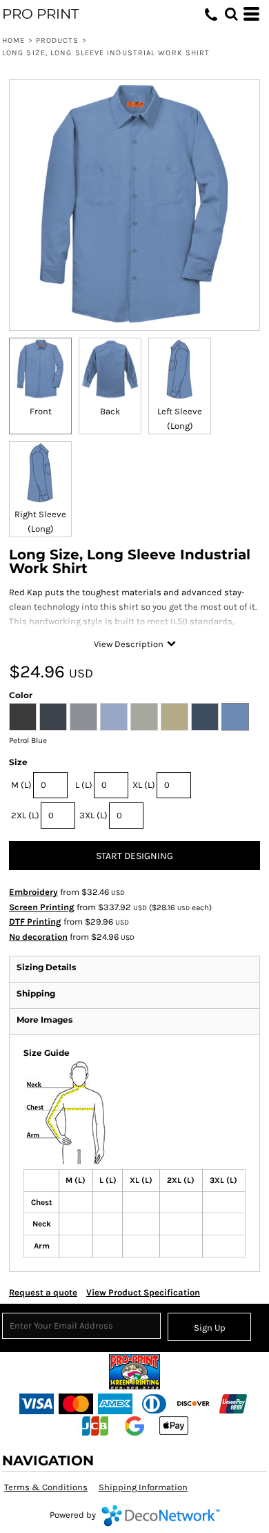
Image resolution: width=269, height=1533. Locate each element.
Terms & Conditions (46, 1487)
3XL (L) (93, 815)
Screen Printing (41, 907)
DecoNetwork (160, 1516)
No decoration (38, 937)
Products (57, 40)
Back (110, 411)
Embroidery (33, 892)
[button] (231, 14)
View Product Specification (143, 1292)
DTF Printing (35, 921)
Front (41, 411)
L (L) (83, 785)
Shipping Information (143, 1487)
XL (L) (143, 785)
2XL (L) (25, 815)
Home (13, 40)
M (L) (21, 785)
